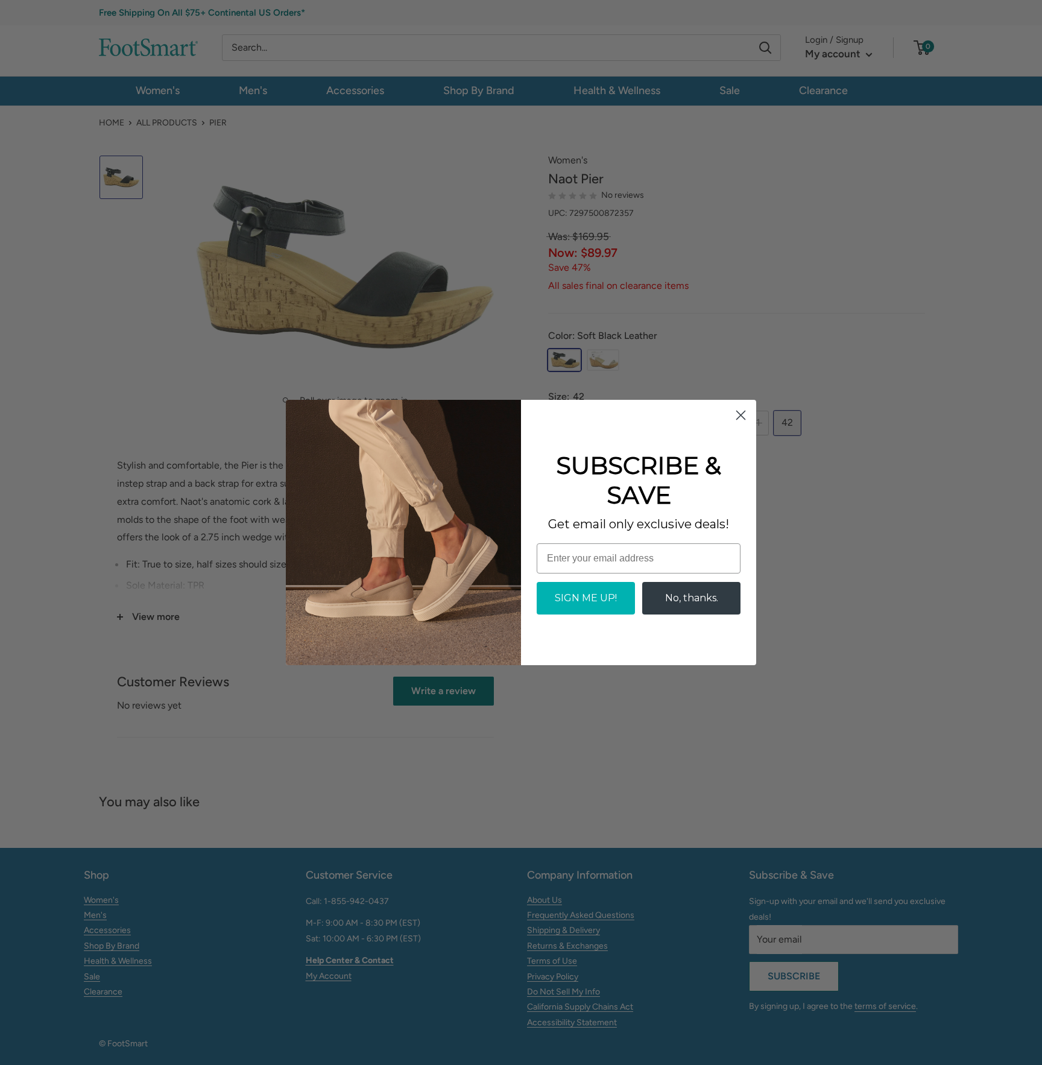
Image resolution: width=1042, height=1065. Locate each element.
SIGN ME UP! (586, 598)
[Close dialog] (740, 415)
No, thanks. (691, 598)
